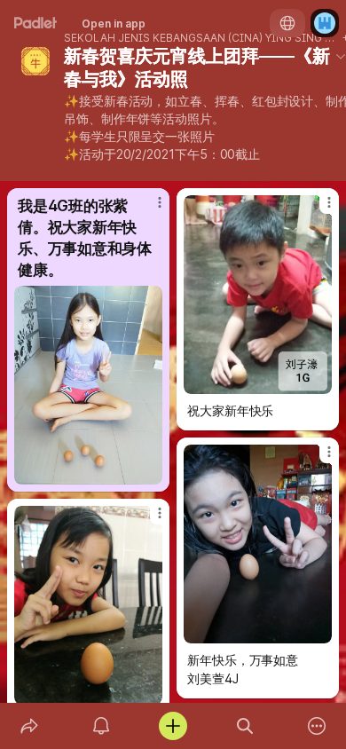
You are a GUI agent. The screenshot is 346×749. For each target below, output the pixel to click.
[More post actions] (148, 209)
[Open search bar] (245, 725)
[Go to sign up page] (325, 23)
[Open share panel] (29, 726)
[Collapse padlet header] (340, 56)
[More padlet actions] (317, 726)
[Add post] (172, 726)
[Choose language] (287, 23)
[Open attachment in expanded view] (88, 385)
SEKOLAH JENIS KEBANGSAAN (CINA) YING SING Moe (202, 38)
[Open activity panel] (100, 726)
